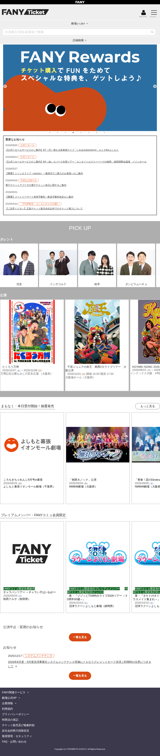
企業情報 (7, 703)
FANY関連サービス (13, 692)
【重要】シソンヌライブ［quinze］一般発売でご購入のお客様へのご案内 (44, 173)
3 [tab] (69, 133)
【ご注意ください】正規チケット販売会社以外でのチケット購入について (44, 208)
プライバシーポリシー (15, 714)
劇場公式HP (9, 697)
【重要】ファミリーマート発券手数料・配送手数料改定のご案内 (39, 196)
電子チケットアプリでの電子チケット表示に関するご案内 (35, 185)
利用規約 (7, 708)
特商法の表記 (10, 719)
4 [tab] (77, 133)
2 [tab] (61, 133)
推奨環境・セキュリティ (17, 736)
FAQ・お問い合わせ (14, 741)
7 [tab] (100, 133)
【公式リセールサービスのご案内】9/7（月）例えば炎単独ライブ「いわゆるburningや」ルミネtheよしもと (62, 150)
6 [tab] (93, 133)
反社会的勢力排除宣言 (15, 730)
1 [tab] (54, 133)
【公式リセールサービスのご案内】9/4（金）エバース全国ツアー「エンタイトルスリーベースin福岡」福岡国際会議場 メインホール (76, 161)
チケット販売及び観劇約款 (18, 725)
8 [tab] (108, 133)
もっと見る (147, 406)
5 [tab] (85, 133)
